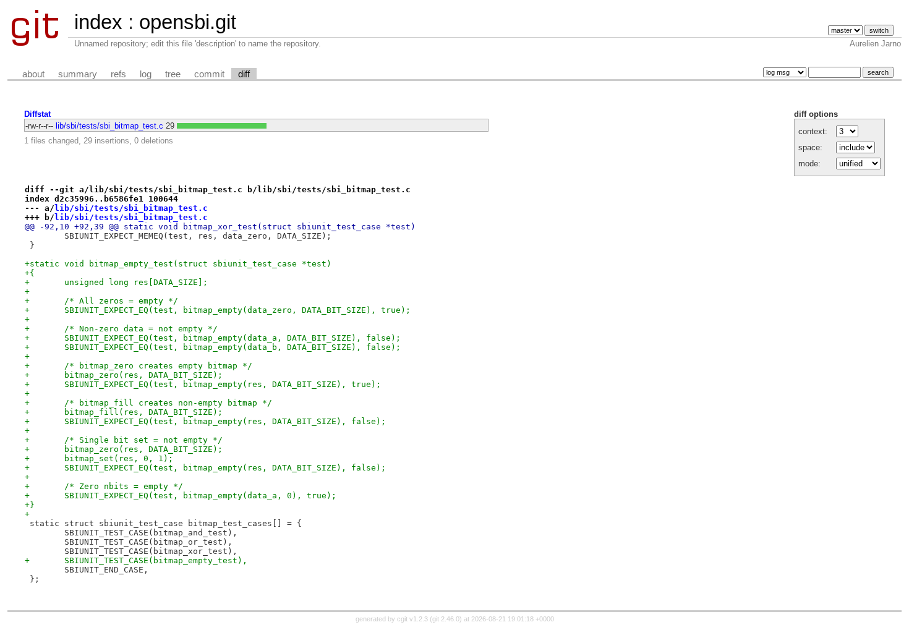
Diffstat (37, 114)
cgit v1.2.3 (412, 619)
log (146, 74)
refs (118, 74)
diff (244, 74)
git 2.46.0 (445, 619)
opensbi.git (187, 22)
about (33, 74)
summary (77, 74)
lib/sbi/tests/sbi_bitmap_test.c (109, 125)
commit (209, 74)
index (98, 22)
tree (173, 74)
